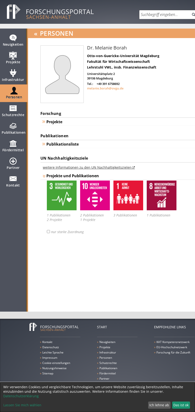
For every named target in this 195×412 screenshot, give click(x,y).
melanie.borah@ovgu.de (105, 88)
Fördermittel (13, 150)
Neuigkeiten (13, 44)
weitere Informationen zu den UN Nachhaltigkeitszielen (87, 167)
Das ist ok (181, 405)
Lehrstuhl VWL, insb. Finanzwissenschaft (121, 67)
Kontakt (13, 185)
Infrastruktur (13, 79)
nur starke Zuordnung (67, 232)
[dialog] (97, 397)
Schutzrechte (13, 115)
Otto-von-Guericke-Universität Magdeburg (123, 56)
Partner (13, 167)
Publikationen (14, 132)
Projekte (13, 62)
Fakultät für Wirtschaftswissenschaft (118, 61)
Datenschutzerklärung (21, 396)
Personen (14, 97)
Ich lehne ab (159, 405)
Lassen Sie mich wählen (22, 405)
